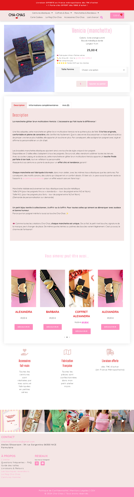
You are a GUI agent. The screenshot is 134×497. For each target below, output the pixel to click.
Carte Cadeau (36, 17)
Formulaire (7, 447)
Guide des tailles (10, 465)
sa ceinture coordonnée (33, 178)
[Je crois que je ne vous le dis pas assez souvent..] (11, 421)
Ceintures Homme (11, 477)
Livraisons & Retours (12, 468)
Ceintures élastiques (41, 13)
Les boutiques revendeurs (15, 471)
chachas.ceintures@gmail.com (18, 441)
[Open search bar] (101, 17)
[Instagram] (37, 463)
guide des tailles (83, 58)
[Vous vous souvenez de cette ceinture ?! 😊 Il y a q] (56, 421)
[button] (7, 59)
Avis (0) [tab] (65, 105)
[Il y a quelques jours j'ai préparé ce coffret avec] (33, 421)
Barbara (52, 312)
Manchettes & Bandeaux (85, 13)
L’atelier (5, 459)
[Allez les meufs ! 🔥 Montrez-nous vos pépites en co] (123, 421)
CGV (93, 490)
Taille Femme (67, 69)
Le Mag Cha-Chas (54, 17)
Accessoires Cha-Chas (74, 17)
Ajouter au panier (97, 84)
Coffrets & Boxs (62, 13)
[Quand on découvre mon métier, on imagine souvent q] (78, 421)
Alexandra (23, 312)
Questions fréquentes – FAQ (16, 462)
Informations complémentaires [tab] (43, 105)
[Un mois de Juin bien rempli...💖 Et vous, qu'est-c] (100, 421)
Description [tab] (19, 105)
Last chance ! (93, 17)
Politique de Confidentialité (53, 490)
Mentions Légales (79, 490)
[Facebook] (43, 463)
